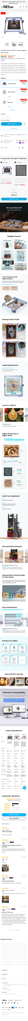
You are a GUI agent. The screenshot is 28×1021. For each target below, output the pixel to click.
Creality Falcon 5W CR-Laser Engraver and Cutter (7, 179)
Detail (9, 96)
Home (2, 10)
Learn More (7, 136)
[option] (14, 25)
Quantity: (3, 114)
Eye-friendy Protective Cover (10, 565)
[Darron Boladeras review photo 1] (5, 899)
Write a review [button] (14, 814)
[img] (5, 828)
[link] (7, 962)
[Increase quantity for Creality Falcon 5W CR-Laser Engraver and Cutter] (8, 117)
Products (7, 10)
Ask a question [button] (14, 818)
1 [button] (12, 189)
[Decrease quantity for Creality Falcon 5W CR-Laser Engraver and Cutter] (2, 117)
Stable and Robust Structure (9, 628)
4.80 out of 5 (18, 799)
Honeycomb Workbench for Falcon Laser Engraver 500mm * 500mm (21, 180)
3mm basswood (6, 424)
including (4, 162)
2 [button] (12, 930)
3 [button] (15, 189)
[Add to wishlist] (25, 124)
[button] (23, 37)
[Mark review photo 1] (5, 868)
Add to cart (11, 124)
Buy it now (14, 128)
